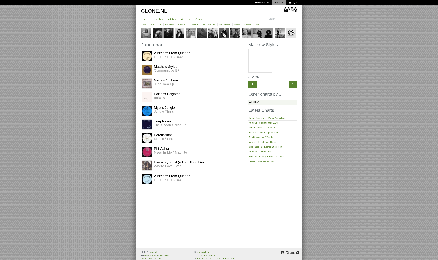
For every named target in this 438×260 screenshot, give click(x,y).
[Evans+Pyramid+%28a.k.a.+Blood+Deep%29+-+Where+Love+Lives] (147, 165)
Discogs (247, 24)
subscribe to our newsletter (156, 255)
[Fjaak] (191, 33)
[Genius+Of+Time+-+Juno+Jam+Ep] (147, 83)
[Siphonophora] (213, 33)
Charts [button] (198, 19)
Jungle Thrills (164, 111)
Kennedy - (266, 156)
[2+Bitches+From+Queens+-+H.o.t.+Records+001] (147, 179)
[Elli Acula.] (180, 33)
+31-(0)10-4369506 (206, 255)
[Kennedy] (235, 33)
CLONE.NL (154, 11)
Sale (257, 24)
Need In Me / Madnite (170, 152)
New (144, 24)
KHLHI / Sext (164, 139)
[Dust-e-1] (280, 33)
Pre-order (182, 24)
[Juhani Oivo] (257, 33)
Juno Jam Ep (164, 84)
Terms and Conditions (151, 258)
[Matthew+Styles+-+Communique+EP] (147, 70)
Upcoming (169, 24)
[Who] (268, 33)
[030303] (291, 33)
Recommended (209, 24)
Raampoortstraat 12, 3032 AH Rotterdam (216, 258)
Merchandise (224, 24)
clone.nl (153, 252)
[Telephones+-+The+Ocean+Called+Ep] (147, 124)
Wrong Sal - (262, 142)
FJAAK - (261, 137)
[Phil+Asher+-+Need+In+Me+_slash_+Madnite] (147, 151)
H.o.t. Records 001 (168, 180)
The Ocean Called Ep (170, 125)
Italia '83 (160, 98)
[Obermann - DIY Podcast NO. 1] (252, 84)
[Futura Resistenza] (146, 33)
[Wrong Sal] (202, 33)
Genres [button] (185, 19)
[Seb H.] (168, 33)
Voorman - (263, 123)
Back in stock (155, 24)
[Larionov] (224, 33)
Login (294, 2)
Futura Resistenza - (267, 118)
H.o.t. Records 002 (168, 57)
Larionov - (260, 151)
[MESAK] (246, 33)
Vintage (237, 24)
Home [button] (144, 19)
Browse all (194, 24)
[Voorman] (157, 33)
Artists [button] (171, 19)
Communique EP (167, 70)
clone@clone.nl (204, 252)
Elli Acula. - (263, 132)
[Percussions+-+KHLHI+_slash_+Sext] (147, 138)
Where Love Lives (167, 166)
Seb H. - (262, 127)
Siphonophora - (265, 147)
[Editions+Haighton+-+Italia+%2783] (147, 97)
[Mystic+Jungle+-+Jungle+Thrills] (147, 111)
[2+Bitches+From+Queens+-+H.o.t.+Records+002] (147, 56)
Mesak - (262, 161)
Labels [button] (157, 19)
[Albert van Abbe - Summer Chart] (293, 84)
